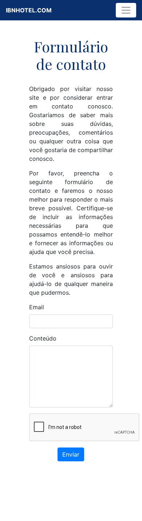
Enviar (70, 454)
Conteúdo (42, 338)
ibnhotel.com (29, 10)
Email (36, 307)
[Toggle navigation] (126, 10)
